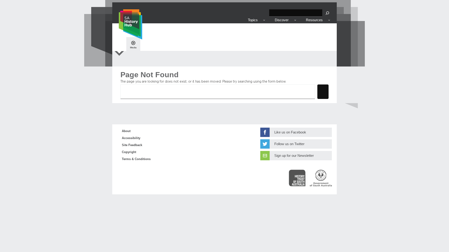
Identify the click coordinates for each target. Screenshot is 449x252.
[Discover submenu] (295, 20)
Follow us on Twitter (289, 144)
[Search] (327, 13)
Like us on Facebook (290, 132)
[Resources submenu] (329, 20)
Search (323, 91)
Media (133, 47)
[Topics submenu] (264, 20)
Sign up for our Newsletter (294, 156)
